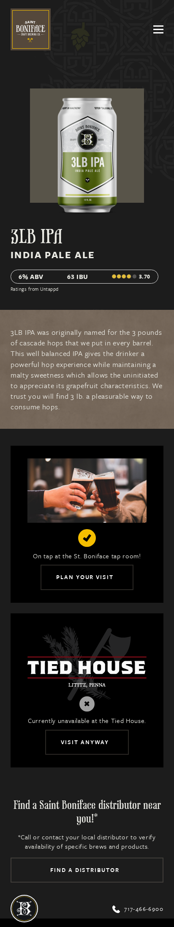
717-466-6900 (137, 909)
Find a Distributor (85, 870)
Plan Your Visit (85, 577)
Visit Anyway (85, 742)
